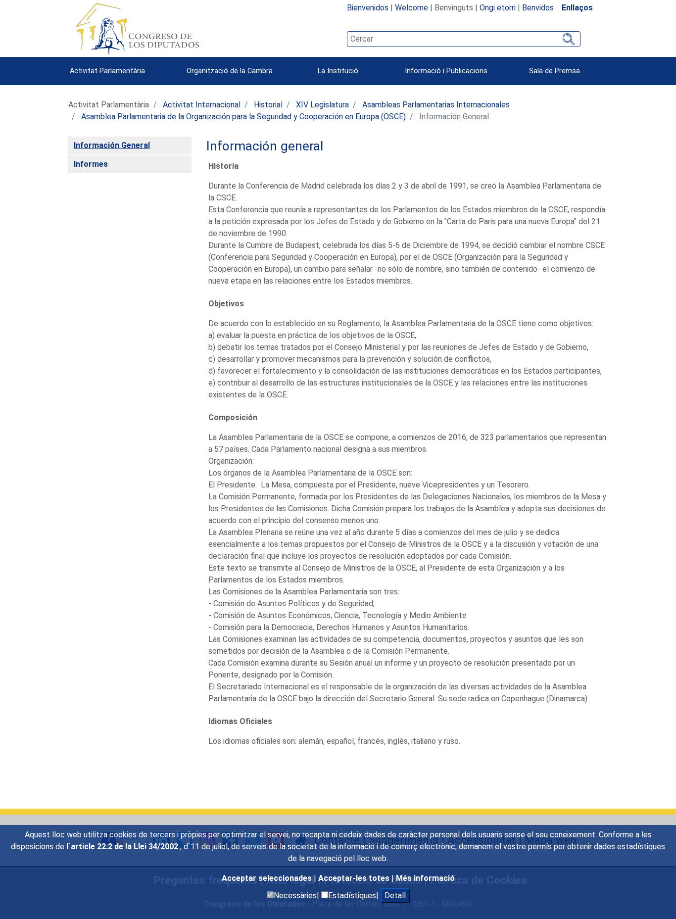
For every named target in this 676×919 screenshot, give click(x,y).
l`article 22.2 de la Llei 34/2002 (123, 846)
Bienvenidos (367, 7)
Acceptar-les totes (354, 878)
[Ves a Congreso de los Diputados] (137, 28)
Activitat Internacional (202, 104)
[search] (463, 39)
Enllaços (577, 7)
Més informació (425, 878)
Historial (268, 104)
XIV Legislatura (322, 104)
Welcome (411, 7)
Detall (395, 895)
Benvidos (538, 7)
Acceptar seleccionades (268, 878)
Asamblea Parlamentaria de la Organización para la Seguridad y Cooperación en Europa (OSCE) (243, 116)
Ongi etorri (498, 7)
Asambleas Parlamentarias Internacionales (436, 104)
